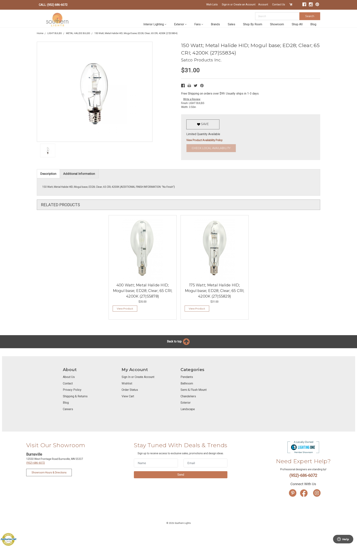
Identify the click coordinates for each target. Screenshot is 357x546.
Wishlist (127, 383)
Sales (231, 24)
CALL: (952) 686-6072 (53, 5)
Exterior (179, 24)
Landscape (188, 409)
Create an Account (244, 4)
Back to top (174, 341)
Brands (215, 24)
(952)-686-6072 (35, 462)
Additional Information (79, 173)
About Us (69, 377)
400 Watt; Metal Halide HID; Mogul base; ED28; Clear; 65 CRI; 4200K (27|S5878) (142, 290)
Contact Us (278, 4)
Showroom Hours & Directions (49, 472)
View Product (125, 308)
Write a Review (191, 99)
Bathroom (187, 383)
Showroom (277, 24)
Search (309, 16)
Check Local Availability (211, 148)
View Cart (128, 396)
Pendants (187, 377)
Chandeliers (188, 396)
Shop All (297, 24)
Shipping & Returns (75, 396)
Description (48, 173)
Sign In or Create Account (138, 377)
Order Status (130, 390)
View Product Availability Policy (204, 140)
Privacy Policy (72, 390)
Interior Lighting (153, 24)
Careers (68, 409)
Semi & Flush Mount (194, 390)
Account (263, 4)
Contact (68, 383)
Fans (197, 24)
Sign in (226, 4)
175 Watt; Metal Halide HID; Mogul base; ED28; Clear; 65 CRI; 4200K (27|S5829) (214, 290)
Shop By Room (252, 24)
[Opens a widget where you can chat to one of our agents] (343, 539)
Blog (313, 24)
